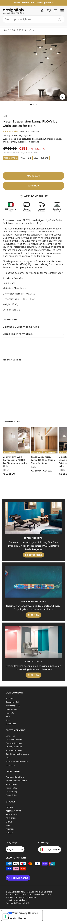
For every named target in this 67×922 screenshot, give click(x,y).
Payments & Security (14, 740)
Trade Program (12, 709)
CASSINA (9, 807)
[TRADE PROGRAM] (33, 518)
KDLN (17, 422)
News (8, 716)
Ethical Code (11, 724)
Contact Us (10, 736)
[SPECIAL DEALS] (33, 642)
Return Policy (11, 788)
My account (10, 765)
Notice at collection (15, 918)
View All (9, 833)
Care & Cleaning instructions (17, 754)
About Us (9, 698)
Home (6, 30)
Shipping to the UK (14, 750)
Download (10, 319)
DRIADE (9, 822)
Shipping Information (18, 333)
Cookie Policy (11, 795)
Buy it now (34, 186)
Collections (19, 30)
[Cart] (55, 10)
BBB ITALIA (11, 818)
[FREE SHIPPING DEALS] (33, 582)
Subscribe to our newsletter (17, 761)
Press (8, 720)
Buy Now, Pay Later (14, 743)
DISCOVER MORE (33, 555)
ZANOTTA (10, 829)
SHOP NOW (33, 615)
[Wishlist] (49, 10)
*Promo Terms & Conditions (17, 781)
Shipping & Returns (14, 747)
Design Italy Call (12, 702)
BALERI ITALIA (12, 814)
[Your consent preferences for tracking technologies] (5, 917)
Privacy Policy (11, 792)
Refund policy (11, 784)
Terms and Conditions (29, 131)
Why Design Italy (13, 706)
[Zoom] (62, 97)
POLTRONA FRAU (13, 811)
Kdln (31, 30)
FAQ (7, 758)
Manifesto (10, 713)
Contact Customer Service (21, 326)
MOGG (8, 825)
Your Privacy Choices (25, 913)
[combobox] (33, 19)
